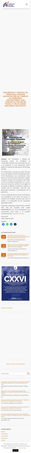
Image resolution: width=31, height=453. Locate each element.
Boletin (3, 431)
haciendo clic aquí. (18, 214)
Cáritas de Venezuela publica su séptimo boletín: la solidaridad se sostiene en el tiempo (15, 407)
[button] (26, 4)
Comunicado (4, 436)
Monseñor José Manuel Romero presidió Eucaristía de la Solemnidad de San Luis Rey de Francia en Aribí (18, 237)
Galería (3, 440)
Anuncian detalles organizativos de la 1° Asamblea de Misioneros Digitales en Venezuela (18, 255)
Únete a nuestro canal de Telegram (15, 364)
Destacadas (4, 438)
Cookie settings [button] (22, 447)
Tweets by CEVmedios (7, 308)
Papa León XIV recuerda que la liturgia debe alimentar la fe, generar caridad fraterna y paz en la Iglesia (18, 246)
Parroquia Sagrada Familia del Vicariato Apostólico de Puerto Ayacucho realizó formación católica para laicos (15, 415)
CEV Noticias (4, 434)
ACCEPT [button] (15, 450)
